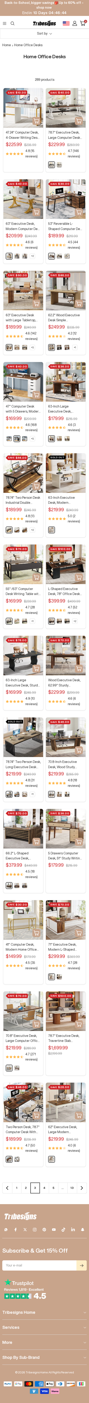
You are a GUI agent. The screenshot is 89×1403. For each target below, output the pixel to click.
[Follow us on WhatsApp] (6, 1229)
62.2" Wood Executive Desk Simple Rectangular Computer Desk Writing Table (65, 318)
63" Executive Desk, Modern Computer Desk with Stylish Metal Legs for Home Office (23, 226)
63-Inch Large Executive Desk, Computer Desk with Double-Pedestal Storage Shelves (63, 409)
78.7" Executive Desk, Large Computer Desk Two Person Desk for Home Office (64, 135)
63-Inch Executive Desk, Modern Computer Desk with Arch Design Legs (63, 500)
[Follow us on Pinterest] (44, 1229)
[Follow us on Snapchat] (82, 1229)
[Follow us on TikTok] (63, 1229)
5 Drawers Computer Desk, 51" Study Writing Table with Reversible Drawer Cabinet (65, 856)
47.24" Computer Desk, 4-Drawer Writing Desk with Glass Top (22, 135)
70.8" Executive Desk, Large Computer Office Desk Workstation (23, 1038)
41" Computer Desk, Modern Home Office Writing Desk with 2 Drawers (21, 947)
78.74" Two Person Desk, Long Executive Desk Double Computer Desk (23, 765)
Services (10, 1327)
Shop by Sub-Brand (20, 1357)
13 (72, 1187)
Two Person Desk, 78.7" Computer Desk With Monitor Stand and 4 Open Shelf (22, 1130)
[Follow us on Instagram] (34, 1229)
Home (6, 45)
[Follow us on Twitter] (25, 1229)
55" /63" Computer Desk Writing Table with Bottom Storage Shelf (23, 592)
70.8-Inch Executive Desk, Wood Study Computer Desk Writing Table (65, 765)
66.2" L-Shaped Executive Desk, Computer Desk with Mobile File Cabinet (21, 856)
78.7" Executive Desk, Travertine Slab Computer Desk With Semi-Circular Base (63, 1038)
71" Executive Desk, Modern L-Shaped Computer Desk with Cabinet (63, 947)
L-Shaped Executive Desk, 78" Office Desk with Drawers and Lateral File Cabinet (64, 592)
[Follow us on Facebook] (15, 1229)
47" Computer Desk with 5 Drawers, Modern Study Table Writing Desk (23, 409)
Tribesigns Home (18, 1312)
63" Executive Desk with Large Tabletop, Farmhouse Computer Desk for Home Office (22, 318)
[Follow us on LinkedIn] (73, 1229)
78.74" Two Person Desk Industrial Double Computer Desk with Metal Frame (23, 500)
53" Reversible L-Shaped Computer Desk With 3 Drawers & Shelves (65, 226)
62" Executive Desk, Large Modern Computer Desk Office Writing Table (64, 1130)
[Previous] (7, 1188)
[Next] (82, 1188)
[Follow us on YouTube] (54, 1229)
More (7, 1342)
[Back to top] (79, 1373)
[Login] (75, 23)
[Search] (12, 23)
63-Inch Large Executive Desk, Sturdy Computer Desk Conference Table (22, 683)
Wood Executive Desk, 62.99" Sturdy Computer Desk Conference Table (64, 683)
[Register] (81, 1265)
